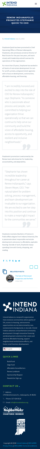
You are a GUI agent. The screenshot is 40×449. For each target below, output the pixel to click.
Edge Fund (11, 365)
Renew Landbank (13, 371)
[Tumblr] (13, 261)
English (9, 349)
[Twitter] (7, 261)
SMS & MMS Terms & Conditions (25, 446)
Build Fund (11, 361)
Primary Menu (36, 3)
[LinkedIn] (16, 261)
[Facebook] (3, 261)
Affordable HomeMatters (16, 368)
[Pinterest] (10, 261)
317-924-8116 (16, 399)
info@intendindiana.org (19, 402)
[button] (31, 267)
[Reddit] (19, 261)
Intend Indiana (9, 39)
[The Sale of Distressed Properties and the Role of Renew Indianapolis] (10, 278)
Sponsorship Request (15, 375)
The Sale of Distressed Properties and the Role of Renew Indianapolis (24, 278)
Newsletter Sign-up (14, 378)
